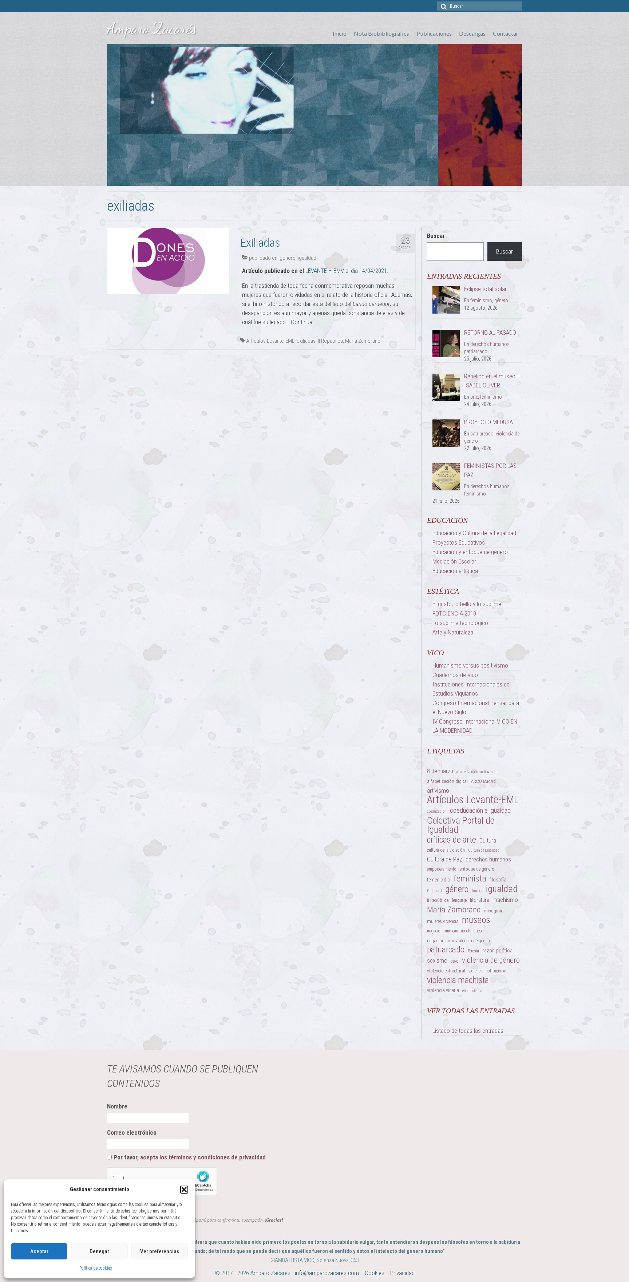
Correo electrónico (132, 1132)
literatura (479, 900)
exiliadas (306, 341)
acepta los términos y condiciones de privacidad (203, 1157)
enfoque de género (477, 869)
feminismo (481, 300)
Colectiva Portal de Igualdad (460, 825)
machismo (505, 899)
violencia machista (458, 980)
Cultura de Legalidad (483, 850)
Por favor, (190, 1157)
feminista (470, 878)
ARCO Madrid (483, 781)
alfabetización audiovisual (477, 771)
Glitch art (434, 890)
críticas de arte (451, 839)
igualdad (307, 258)
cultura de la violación (446, 850)
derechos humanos (490, 344)
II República (330, 341)
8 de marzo (440, 771)
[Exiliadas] (168, 260)
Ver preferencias (159, 1251)
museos (476, 919)
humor (477, 890)
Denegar (99, 1251)
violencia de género (491, 960)
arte (474, 397)
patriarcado (475, 351)
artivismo (438, 790)
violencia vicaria (443, 990)
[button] (184, 1189)
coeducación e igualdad (480, 810)
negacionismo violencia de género (459, 940)
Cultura (487, 840)
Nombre (117, 1106)
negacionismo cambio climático (454, 930)
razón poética (497, 950)
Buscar (436, 235)
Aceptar (39, 1251)
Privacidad (402, 1273)
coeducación (437, 811)
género (288, 258)
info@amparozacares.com (327, 1273)
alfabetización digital (447, 781)
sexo (455, 961)
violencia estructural (446, 971)
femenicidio (438, 880)
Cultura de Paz (444, 859)
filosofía (498, 880)
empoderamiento (441, 869)
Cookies (374, 1273)
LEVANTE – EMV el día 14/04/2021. (346, 270)
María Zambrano (362, 341)
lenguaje (459, 900)
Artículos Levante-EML (270, 341)
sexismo (437, 960)
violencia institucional (487, 971)
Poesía (473, 950)
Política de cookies (95, 1268)
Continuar (302, 322)
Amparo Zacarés (152, 28)
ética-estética (472, 990)
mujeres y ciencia (443, 921)
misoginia (493, 910)
